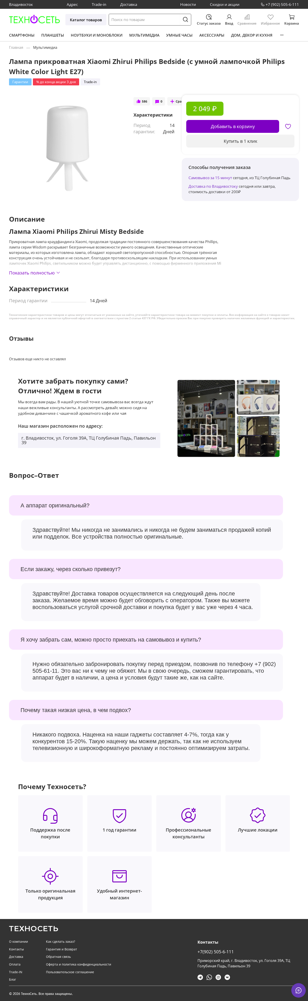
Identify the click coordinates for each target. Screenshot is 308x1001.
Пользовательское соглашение (70, 972)
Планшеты (52, 35)
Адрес (72, 4)
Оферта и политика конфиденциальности (78, 964)
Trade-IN (15, 972)
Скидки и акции (224, 4)
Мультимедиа (144, 35)
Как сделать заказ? (60, 941)
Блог (12, 979)
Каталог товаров (86, 19)
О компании (18, 941)
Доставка (128, 4)
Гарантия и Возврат (61, 949)
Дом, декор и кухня (251, 35)
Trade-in (99, 4)
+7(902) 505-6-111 (216, 952)
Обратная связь (58, 956)
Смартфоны (21, 35)
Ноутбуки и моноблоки (96, 35)
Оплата (15, 964)
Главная (16, 47)
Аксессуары (211, 35)
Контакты (16, 949)
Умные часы (179, 35)
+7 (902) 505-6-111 (282, 4)
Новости (188, 4)
